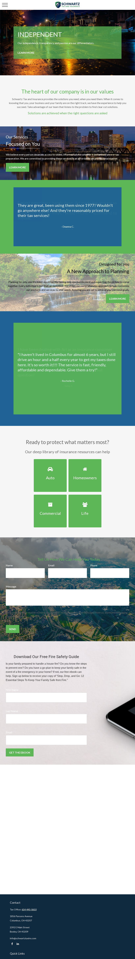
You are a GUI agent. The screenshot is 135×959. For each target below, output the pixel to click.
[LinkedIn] (17, 944)
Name (9, 565)
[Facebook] (12, 944)
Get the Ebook (19, 752)
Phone (93, 565)
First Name (12, 689)
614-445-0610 (29, 909)
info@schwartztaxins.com (23, 938)
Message (11, 586)
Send (12, 629)
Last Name (12, 711)
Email (51, 565)
